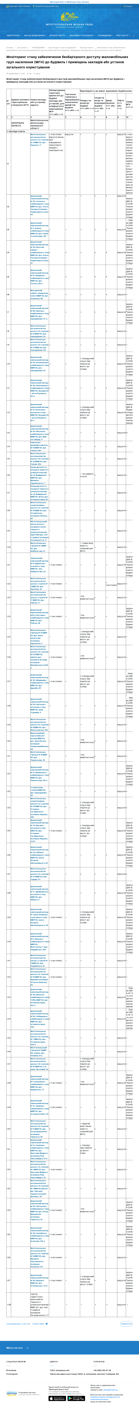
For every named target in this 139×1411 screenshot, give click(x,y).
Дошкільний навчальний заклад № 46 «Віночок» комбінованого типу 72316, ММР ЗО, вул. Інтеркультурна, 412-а (40, 997)
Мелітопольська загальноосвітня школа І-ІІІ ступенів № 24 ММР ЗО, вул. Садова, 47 (39, 874)
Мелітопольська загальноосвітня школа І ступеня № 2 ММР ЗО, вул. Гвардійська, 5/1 (39, 960)
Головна (9, 47)
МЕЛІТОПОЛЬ (13, 35)
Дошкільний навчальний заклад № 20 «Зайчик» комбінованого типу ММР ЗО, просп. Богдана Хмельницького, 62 (40, 855)
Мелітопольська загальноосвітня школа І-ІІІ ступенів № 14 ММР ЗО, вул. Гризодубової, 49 (39, 345)
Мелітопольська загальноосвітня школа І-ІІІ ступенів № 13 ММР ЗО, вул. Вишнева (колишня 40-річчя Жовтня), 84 (39, 977)
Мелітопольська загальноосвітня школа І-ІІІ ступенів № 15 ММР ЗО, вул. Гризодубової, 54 (39, 331)
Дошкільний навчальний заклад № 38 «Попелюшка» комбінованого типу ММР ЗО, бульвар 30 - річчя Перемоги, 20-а (40, 388)
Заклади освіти (86, 47)
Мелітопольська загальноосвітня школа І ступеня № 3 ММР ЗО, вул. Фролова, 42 (39, 584)
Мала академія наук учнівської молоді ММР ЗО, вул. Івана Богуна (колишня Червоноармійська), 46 (40, 741)
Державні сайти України (20, 6)
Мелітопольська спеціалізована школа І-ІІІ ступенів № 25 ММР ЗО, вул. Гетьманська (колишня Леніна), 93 (39, 510)
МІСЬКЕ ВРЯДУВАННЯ (34, 35)
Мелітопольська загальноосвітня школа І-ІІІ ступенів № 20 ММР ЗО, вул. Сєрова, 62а (39, 459)
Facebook (11, 1370)
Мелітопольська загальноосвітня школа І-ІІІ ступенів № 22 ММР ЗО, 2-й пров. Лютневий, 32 (39, 1064)
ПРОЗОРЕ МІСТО (57, 35)
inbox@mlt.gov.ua (110, 1390)
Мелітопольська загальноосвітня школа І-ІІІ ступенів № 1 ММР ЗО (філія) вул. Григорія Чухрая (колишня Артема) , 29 (39, 1188)
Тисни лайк (38, 1324)
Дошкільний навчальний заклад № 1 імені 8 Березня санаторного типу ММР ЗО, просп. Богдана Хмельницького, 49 (39, 917)
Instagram (13, 1374)
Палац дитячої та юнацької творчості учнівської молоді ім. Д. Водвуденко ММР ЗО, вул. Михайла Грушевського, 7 (39, 475)
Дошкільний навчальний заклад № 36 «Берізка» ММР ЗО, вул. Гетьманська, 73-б (39, 1280)
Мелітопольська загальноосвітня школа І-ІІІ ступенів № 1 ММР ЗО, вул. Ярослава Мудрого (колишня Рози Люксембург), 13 (39, 1169)
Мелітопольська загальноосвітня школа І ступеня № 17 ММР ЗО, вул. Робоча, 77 (39, 597)
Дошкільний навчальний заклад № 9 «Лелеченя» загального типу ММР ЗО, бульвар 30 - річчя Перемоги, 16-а (39, 412)
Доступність (22, 47)
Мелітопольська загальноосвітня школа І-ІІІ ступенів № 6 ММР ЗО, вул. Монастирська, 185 (39, 725)
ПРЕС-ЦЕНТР (122, 35)
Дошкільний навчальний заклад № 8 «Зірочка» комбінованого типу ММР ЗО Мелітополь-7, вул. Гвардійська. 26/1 (40, 942)
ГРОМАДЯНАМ (104, 35)
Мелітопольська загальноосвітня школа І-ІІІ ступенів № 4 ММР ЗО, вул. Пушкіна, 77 (39, 140)
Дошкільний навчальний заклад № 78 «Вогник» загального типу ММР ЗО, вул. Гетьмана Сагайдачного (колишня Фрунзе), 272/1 (39, 830)
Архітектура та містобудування (62, 47)
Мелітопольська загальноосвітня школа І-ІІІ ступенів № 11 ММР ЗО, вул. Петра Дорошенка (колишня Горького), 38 (39, 1129)
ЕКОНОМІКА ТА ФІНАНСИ (81, 35)
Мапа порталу (14, 1347)
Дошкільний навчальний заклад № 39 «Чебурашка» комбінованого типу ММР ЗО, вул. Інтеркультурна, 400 (40, 1019)
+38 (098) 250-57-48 (102, 1370)
